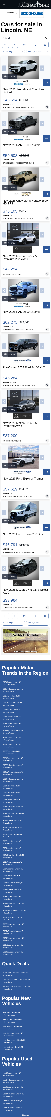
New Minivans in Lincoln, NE (13, 1048)
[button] (4, 68)
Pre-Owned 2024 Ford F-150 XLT (24, 367)
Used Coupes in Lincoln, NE (13, 1109)
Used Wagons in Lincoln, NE (13, 1102)
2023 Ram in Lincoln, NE (12, 877)
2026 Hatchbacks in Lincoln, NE (14, 911)
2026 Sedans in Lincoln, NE (13, 759)
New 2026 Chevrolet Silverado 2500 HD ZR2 (25, 202)
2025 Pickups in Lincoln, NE (13, 808)
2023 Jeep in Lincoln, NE (12, 849)
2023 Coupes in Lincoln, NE (13, 953)
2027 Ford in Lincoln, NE (11, 752)
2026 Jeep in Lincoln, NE (12, 718)
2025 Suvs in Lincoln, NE (12, 738)
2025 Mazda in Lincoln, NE (12, 835)
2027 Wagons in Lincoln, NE (13, 884)
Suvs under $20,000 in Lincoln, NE (15, 974)
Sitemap (25, 1115)
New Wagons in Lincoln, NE (13, 1034)
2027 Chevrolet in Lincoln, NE (13, 815)
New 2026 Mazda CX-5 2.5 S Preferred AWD (21, 424)
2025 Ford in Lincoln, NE (11, 794)
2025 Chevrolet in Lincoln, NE (13, 856)
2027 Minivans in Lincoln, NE (13, 925)
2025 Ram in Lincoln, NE (12, 898)
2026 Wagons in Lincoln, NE (13, 773)
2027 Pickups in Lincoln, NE (13, 766)
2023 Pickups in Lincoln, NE (13, 780)
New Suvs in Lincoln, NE (11, 1014)
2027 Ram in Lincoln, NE (12, 801)
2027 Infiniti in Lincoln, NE (12, 821)
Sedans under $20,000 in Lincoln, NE (16, 988)
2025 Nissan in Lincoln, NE (12, 863)
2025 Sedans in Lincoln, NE (13, 946)
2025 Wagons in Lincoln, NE (13, 932)
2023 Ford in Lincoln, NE (11, 787)
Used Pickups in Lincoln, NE (13, 1081)
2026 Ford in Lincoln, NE (11, 697)
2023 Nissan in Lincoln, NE (12, 828)
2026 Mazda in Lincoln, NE (12, 704)
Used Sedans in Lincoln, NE (13, 1088)
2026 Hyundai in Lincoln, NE (13, 732)
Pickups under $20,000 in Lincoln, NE (16, 981)
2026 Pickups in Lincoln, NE (13, 690)
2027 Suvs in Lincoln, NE (12, 711)
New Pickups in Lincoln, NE (12, 1020)
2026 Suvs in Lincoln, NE (12, 683)
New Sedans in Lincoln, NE (12, 1027)
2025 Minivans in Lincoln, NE (13, 905)
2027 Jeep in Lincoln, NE (12, 842)
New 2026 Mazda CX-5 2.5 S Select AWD (25, 591)
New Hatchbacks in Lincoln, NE (14, 1041)
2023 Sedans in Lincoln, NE (13, 918)
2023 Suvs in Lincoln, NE (12, 745)
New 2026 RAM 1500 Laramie (21, 145)
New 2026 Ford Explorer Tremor (23, 478)
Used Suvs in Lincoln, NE (12, 1074)
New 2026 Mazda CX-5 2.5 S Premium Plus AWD (21, 258)
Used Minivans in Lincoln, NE (13, 1095)
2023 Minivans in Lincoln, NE (13, 939)
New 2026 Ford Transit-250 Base (23, 534)
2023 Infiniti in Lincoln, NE (12, 891)
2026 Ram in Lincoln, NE (12, 725)
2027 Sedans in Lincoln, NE (13, 870)
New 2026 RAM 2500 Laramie (21, 311)
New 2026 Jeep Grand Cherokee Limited (23, 91)
